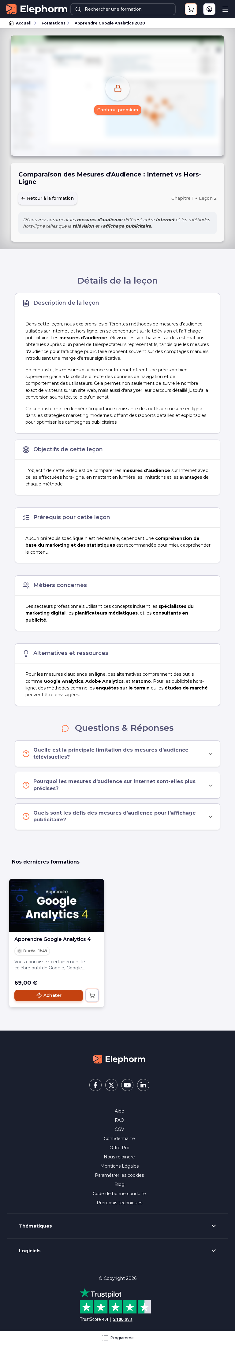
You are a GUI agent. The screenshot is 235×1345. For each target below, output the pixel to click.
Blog (119, 1184)
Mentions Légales (119, 1166)
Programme (122, 1338)
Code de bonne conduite (119, 1193)
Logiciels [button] (30, 1251)
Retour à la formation (50, 198)
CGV (119, 1129)
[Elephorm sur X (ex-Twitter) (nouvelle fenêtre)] (111, 1085)
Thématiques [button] (35, 1226)
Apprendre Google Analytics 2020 (110, 23)
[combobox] (123, 9)
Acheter (52, 995)
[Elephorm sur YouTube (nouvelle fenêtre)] (127, 1085)
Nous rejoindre (119, 1157)
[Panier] (191, 9)
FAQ (119, 1120)
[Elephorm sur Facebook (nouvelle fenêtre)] (95, 1085)
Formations (53, 23)
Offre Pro (119, 1147)
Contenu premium (117, 110)
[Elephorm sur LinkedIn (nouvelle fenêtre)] (143, 1085)
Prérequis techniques (119, 1203)
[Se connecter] (209, 9)
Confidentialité (119, 1138)
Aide (119, 1111)
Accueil (23, 23)
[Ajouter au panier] (92, 995)
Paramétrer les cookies (119, 1175)
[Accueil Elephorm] (119, 1059)
